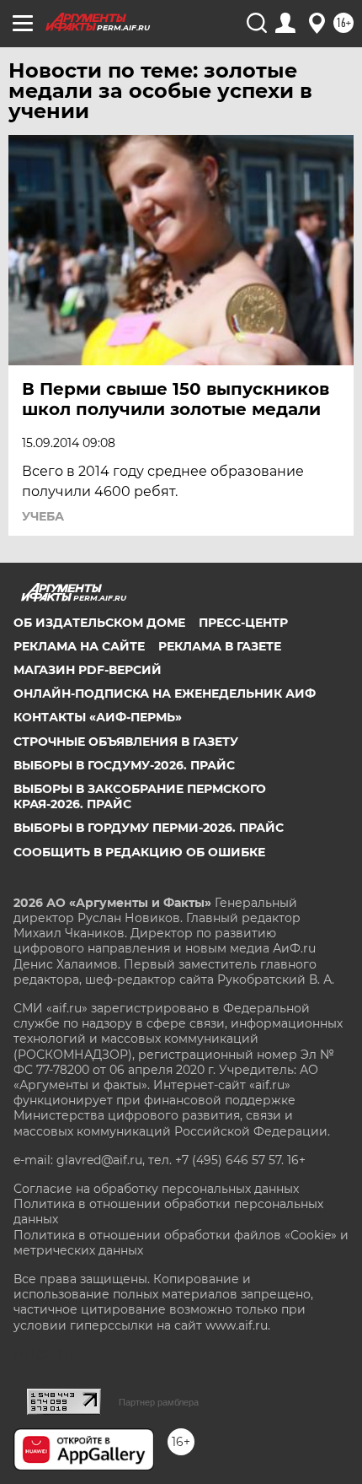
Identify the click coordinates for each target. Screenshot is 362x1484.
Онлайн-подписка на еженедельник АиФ (164, 693)
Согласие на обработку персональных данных (156, 1188)
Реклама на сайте (79, 646)
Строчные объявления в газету (125, 741)
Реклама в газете (219, 646)
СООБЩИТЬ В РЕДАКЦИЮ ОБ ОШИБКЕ (139, 852)
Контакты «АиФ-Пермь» (97, 717)
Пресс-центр (243, 622)
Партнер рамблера (159, 1402)
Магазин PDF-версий (87, 669)
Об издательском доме (99, 622)
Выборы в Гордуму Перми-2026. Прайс (148, 827)
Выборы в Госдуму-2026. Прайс (124, 765)
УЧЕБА (43, 516)
